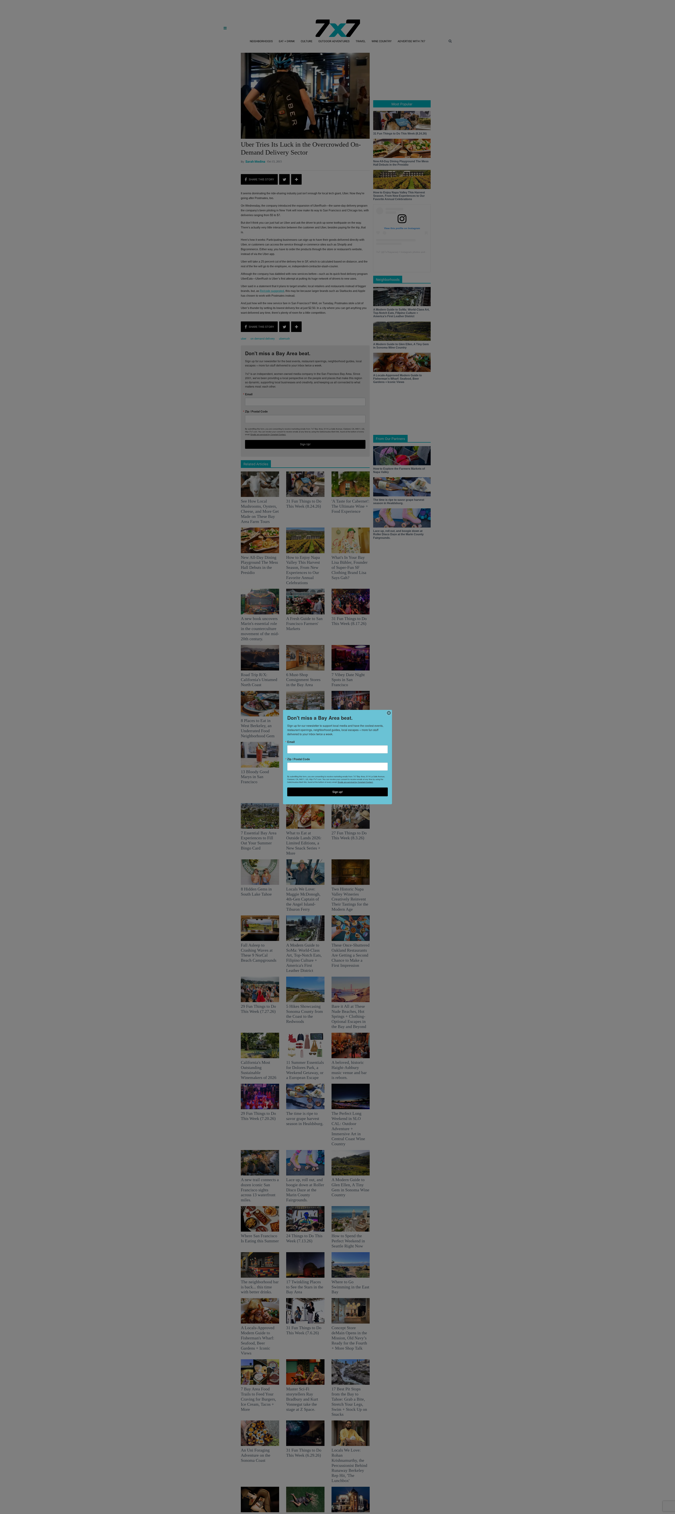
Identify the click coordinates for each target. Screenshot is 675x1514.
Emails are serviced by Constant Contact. (355, 782)
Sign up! (337, 792)
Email (291, 741)
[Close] (389, 713)
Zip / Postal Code (298, 759)
